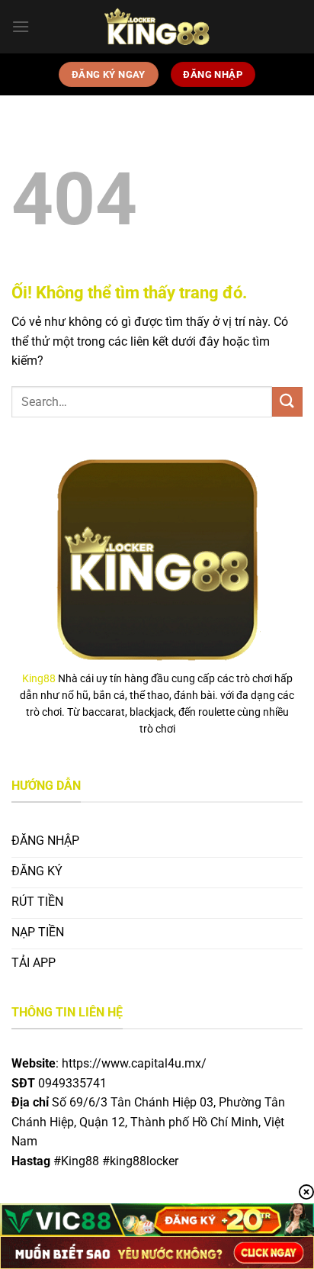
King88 (39, 678)
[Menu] (20, 26)
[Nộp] (287, 402)
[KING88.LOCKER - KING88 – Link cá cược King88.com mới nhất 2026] (157, 26)
